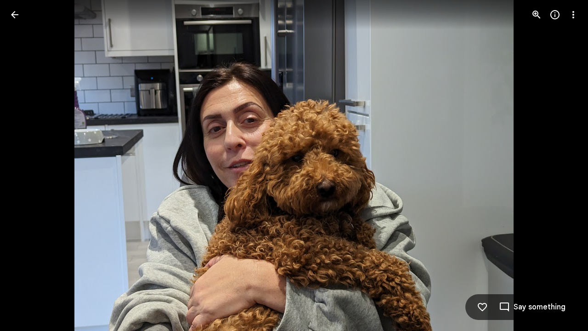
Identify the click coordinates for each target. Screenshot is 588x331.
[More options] (573, 15)
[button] (26, 165)
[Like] (482, 307)
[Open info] (555, 15)
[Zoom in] (536, 15)
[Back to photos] (15, 15)
